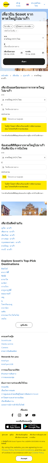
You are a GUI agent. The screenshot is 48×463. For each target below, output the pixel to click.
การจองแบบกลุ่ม (7, 377)
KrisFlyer (5, 361)
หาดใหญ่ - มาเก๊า (8, 246)
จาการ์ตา (5, 308)
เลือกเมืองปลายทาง (11, 46)
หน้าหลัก (4, 75)
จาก (5, 36)
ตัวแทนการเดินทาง (8, 374)
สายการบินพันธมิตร (9, 351)
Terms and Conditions (24, 450)
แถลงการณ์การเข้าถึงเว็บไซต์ (12, 405)
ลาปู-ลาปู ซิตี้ (6, 290)
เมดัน (3, 311)
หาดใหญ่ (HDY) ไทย (12, 39)
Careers (4, 347)
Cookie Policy (38, 453)
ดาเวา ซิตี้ (5, 272)
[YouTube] (34, 415)
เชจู (2, 297)
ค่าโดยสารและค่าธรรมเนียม (12, 398)
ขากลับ (28, 52)
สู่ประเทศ (5, 435)
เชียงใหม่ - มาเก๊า (8, 235)
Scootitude (6, 340)
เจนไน (3, 319)
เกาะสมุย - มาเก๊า (8, 239)
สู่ (4, 44)
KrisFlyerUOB (7, 364)
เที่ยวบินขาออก (9, 52)
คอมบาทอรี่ (5, 294)
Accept (24, 458)
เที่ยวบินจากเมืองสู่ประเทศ (38, 435)
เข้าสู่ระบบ (18, 4)
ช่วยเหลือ (5, 387)
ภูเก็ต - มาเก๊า (6, 228)
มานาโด (4, 279)
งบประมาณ (5, 114)
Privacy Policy (8, 450)
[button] (24, 26)
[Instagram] (19, 415)
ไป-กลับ (7, 26)
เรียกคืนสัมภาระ (7, 401)
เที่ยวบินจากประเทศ (21, 437)
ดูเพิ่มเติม (24, 325)
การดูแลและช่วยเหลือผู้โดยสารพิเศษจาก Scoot (19, 394)
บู (1, 301)
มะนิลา (4, 283)
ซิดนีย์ (3, 276)
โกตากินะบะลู (6, 304)
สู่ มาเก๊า (26, 75)
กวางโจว (4, 287)
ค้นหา (24, 62)
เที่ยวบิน (16, 75)
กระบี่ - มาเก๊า (6, 249)
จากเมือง (32, 437)
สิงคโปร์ (4, 269)
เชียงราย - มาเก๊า (8, 232)
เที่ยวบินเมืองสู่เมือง (22, 435)
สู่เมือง (12, 435)
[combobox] (24, 99)
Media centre (7, 344)
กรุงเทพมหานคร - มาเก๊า (11, 242)
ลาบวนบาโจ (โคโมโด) (10, 315)
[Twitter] (26, 415)
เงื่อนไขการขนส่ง (8, 390)
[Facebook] (12, 415)
